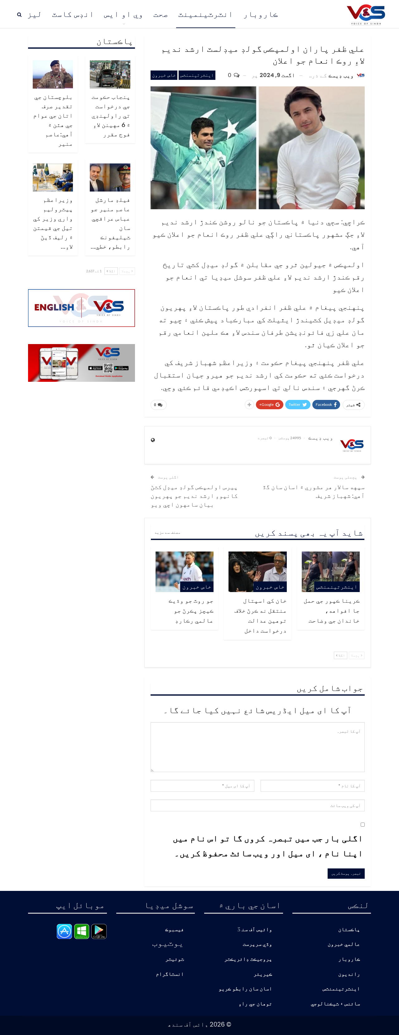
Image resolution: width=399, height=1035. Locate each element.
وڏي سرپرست (257, 944)
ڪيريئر (262, 974)
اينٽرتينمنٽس (197, 75)
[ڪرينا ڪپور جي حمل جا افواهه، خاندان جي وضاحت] (331, 572)
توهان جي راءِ (255, 1004)
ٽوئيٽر (174, 959)
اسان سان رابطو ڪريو (245, 989)
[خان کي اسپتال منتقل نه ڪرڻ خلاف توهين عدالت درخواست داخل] (257, 572)
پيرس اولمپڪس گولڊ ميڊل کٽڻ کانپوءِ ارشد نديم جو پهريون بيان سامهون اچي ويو (194, 495)
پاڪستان (349, 929)
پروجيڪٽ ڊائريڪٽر (248, 959)
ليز (34, 14)
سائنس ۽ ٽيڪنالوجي (335, 1004)
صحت (160, 14)
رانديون (349, 974)
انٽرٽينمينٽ (205, 14)
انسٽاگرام (170, 974)
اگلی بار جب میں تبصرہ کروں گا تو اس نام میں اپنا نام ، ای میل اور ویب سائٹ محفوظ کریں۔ (268, 845)
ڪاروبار (260, 14)
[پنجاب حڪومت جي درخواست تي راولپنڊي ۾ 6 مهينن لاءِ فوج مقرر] (110, 74)
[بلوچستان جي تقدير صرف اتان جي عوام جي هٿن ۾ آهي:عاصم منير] (53, 74)
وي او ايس (123, 14)
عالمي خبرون (344, 944)
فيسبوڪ (174, 929)
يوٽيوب (168, 942)
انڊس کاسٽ (73, 14)
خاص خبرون (164, 75)
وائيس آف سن (257, 929)
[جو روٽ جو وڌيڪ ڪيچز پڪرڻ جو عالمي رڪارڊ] (185, 572)
